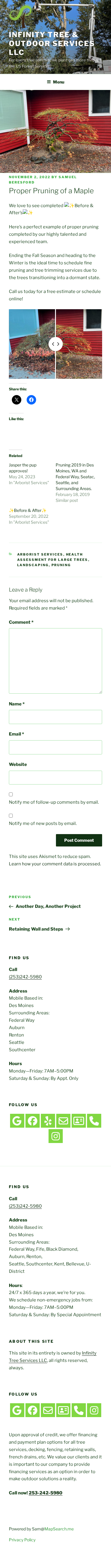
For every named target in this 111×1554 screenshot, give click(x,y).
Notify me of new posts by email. (43, 823)
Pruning (61, 565)
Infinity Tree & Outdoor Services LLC (52, 43)
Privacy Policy (22, 1539)
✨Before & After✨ (27, 510)
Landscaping (33, 565)
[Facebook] (32, 1121)
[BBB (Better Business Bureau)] (79, 1121)
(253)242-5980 (25, 977)
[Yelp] (48, 1121)
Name (17, 704)
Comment (21, 622)
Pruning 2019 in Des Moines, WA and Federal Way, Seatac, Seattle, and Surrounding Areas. (75, 476)
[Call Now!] (94, 1121)
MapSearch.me (59, 1528)
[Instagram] (56, 1136)
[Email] (63, 1121)
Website (18, 764)
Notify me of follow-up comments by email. (54, 802)
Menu (58, 81)
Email (16, 734)
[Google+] (17, 1121)
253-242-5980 (45, 1493)
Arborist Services (40, 554)
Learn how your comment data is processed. (55, 864)
